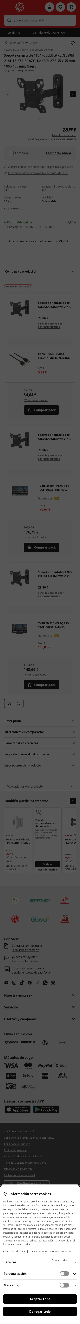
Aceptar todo (40, 1299)
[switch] (64, 1273)
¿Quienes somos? (38, 1251)
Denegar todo (40, 1311)
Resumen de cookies (61, 1251)
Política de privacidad (14, 1251)
